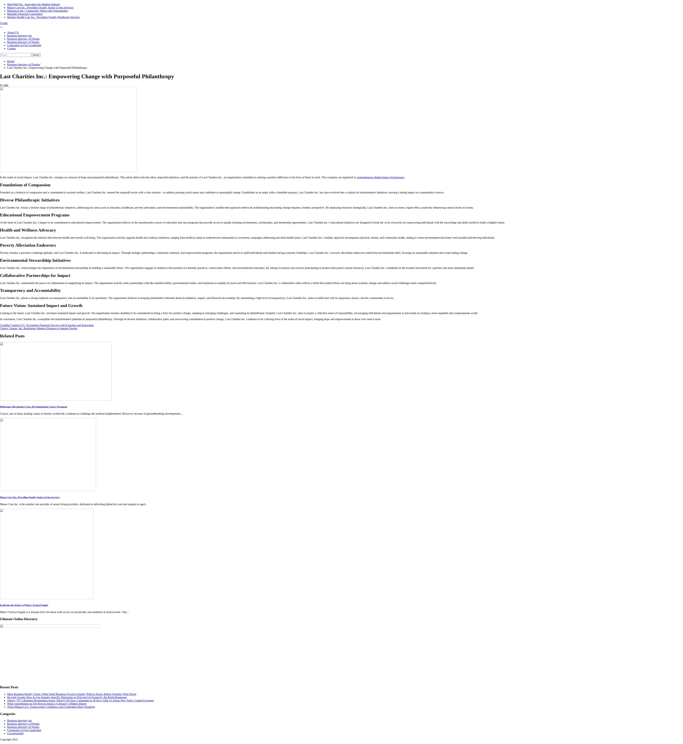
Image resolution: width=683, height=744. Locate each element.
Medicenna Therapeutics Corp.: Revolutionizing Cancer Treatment (33, 406)
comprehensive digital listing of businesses (380, 177)
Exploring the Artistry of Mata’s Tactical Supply (24, 605)
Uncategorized (15, 733)
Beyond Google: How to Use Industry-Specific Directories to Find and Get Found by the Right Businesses (67, 697)
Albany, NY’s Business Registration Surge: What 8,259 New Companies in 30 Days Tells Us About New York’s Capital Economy (80, 700)
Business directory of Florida (23, 38)
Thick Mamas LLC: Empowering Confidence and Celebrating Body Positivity (51, 706)
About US (13, 32)
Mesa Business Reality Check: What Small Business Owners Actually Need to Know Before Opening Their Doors (71, 694)
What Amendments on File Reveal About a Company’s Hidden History (47, 703)
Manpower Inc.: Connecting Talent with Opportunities (37, 10)
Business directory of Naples (23, 42)
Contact (11, 48)
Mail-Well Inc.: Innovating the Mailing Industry (33, 4)
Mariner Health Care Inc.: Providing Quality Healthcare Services (43, 17)
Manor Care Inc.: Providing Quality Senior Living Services (40, 7)
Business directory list (19, 35)
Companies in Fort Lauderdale (24, 45)
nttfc (6, 85)
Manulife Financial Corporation (25, 13)
